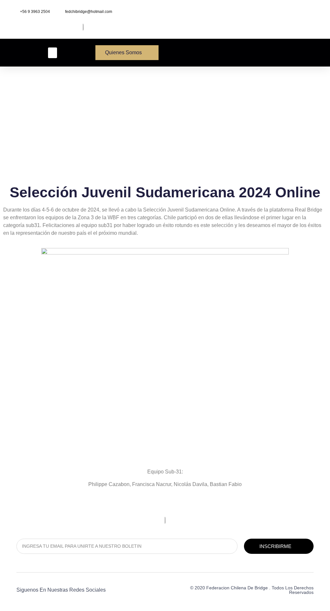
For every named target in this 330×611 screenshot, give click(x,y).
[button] (52, 52)
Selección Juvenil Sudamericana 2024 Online (165, 192)
